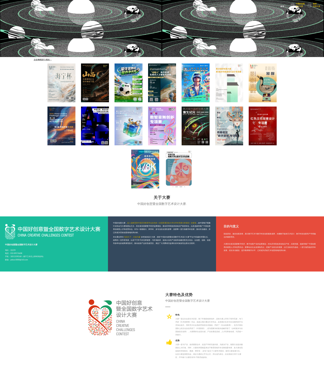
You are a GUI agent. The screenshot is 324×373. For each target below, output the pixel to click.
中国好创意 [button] (300, 5)
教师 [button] (316, 5)
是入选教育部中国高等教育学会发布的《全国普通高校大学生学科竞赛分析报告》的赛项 (161, 223)
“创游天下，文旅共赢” (132, 237)
